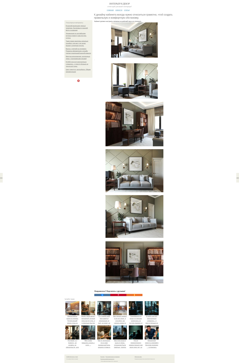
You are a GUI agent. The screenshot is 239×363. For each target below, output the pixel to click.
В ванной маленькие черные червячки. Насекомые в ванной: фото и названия (77, 28)
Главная (110, 10)
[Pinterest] (118, 295)
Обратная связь (138, 356)
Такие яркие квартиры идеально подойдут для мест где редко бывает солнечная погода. (77, 43)
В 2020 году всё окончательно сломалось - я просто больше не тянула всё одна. (77, 64)
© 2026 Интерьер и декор (72, 356)
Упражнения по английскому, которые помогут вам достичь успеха (76, 36)
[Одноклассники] (134, 295)
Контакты (102, 356)
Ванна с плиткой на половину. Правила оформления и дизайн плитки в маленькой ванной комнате (78, 51)
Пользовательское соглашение (112, 356)
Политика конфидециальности (107, 359)
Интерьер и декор (119, 3)
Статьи (127, 10)
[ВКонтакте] (102, 295)
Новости (118, 10)
